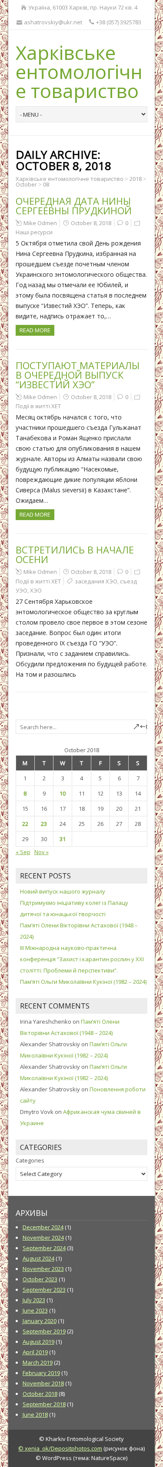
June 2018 (35, 1414)
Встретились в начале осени (75, 554)
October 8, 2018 (91, 223)
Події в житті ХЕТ (38, 406)
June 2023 (35, 1310)
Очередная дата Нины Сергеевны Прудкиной (74, 205)
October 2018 (40, 1394)
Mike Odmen (40, 223)
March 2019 (38, 1362)
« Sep (23, 852)
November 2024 (43, 1237)
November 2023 (43, 1269)
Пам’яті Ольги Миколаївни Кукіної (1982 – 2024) (83, 982)
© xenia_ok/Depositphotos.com (60, 1448)
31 (63, 839)
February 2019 (41, 1373)
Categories (30, 1160)
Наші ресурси (34, 232)
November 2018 (43, 1383)
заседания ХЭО (96, 581)
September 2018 (44, 1404)
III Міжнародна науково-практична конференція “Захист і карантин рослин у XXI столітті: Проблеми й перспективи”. (82, 959)
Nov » (41, 852)
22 (25, 824)
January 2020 (40, 1321)
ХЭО (36, 590)
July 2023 (34, 1300)
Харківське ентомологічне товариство (79, 71)
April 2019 (35, 1352)
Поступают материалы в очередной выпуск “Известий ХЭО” (78, 375)
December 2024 (43, 1227)
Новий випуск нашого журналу (62, 891)
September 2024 (44, 1248)
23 (44, 824)
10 (63, 793)
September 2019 (44, 1331)
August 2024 (38, 1258)
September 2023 (44, 1289)
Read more (35, 330)
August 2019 (38, 1342)
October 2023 (40, 1279)
